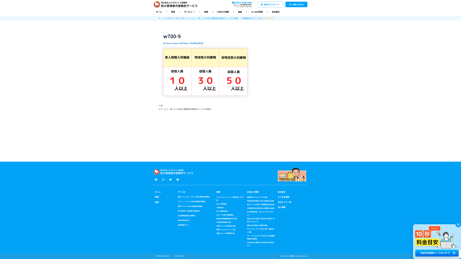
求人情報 (281, 207)
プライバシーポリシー (163, 256)
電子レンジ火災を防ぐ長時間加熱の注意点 (260, 204)
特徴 (173, 11)
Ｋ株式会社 (220, 207)
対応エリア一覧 (284, 202)
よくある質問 (257, 11)
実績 (206, 11)
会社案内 (276, 11)
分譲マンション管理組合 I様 (225, 233)
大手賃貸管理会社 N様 (223, 222)
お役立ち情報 (223, 11)
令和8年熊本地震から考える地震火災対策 (260, 201)
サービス (188, 11)
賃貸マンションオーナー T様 (225, 229)
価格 (240, 11)
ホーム (159, 11)
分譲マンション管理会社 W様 (225, 226)
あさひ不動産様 (221, 204)
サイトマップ (179, 256)
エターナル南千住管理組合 (225, 215)
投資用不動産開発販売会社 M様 (226, 219)
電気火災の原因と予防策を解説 (257, 225)
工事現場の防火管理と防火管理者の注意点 (260, 208)
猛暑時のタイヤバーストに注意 (257, 197)
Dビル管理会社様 (221, 211)
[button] (458, 224)
